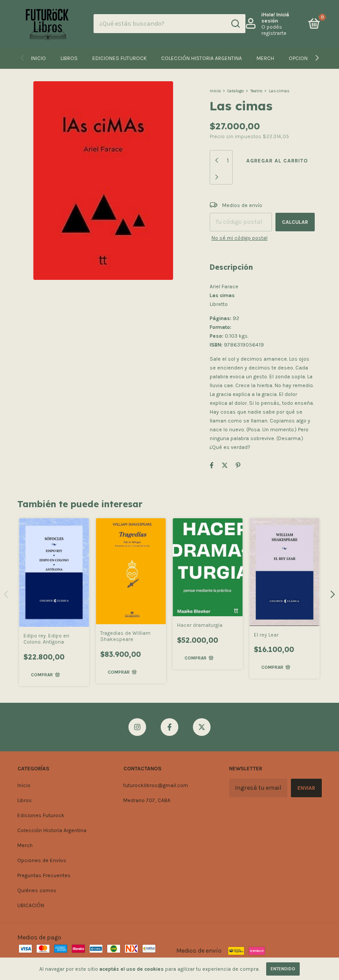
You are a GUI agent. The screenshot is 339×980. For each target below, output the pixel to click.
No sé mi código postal (239, 238)
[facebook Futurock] (169, 727)
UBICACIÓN (30, 905)
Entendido (283, 969)
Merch (265, 58)
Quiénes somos (36, 890)
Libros (69, 58)
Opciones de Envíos (41, 860)
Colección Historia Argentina (201, 58)
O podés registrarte (273, 30)
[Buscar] (235, 24)
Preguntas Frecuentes (44, 875)
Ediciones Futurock (119, 58)
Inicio (38, 58)
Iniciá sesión (275, 17)
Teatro (256, 91)
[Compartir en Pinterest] (238, 466)
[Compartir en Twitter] (225, 466)
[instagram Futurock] (137, 727)
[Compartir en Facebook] (212, 466)
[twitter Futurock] (202, 727)
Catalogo (235, 91)
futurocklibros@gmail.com (155, 785)
